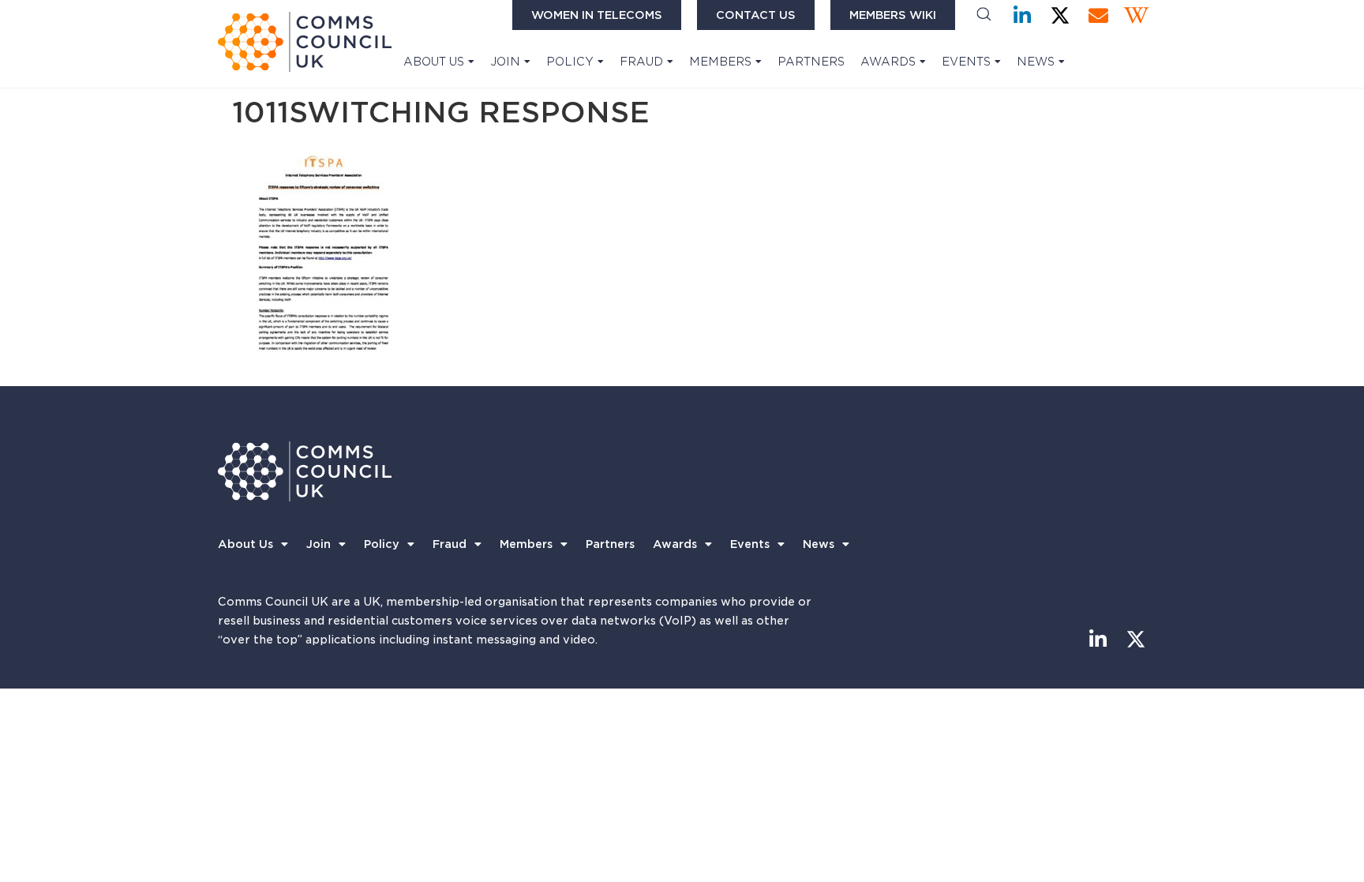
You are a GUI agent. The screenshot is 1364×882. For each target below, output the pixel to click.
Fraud (641, 61)
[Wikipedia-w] (1136, 15)
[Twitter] (1060, 15)
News (1036, 61)
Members (720, 61)
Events (966, 61)
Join (505, 61)
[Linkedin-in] (1022, 15)
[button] (984, 15)
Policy (570, 61)
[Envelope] (1098, 15)
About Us (433, 61)
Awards (888, 61)
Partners (811, 61)
